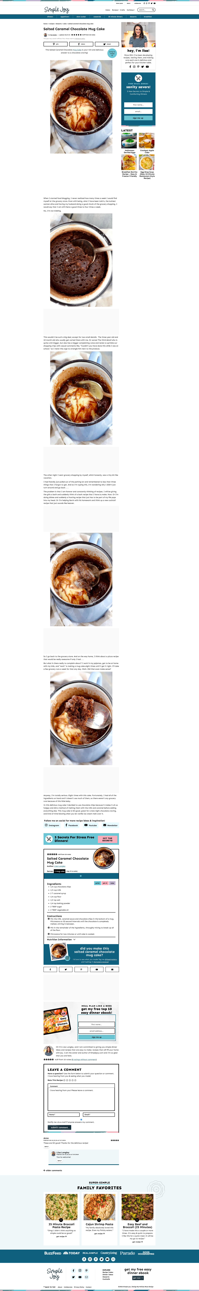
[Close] (133, 625)
